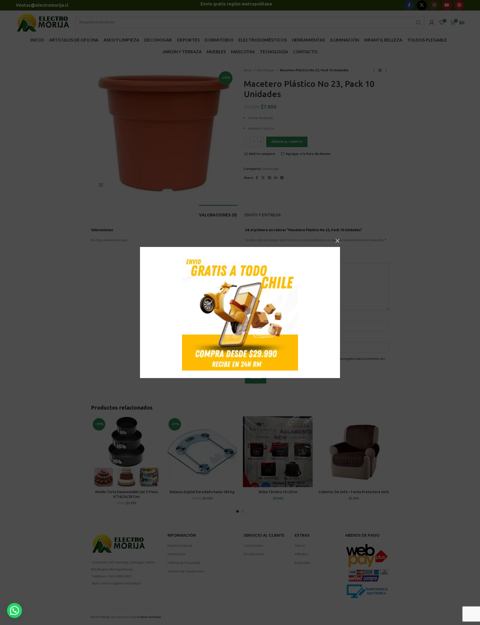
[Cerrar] (337, 240)
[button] (14, 610)
